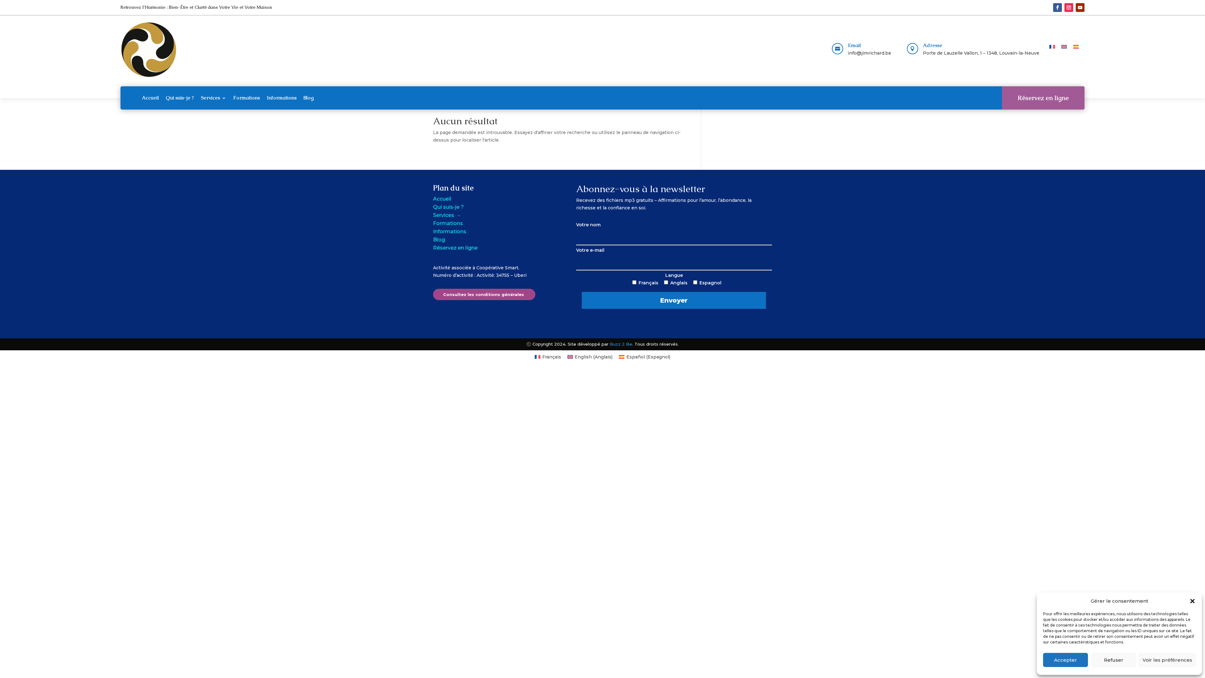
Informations (282, 97)
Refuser (1113, 660)
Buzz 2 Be (621, 344)
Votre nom (588, 225)
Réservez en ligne (1043, 98)
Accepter (1065, 660)
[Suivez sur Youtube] (1080, 7)
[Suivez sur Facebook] (1057, 7)
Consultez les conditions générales (483, 294)
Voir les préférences (1167, 660)
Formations (246, 97)
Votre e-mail (590, 250)
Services (210, 97)
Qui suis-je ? (180, 97)
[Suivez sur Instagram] (1068, 7)
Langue (680, 288)
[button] (1192, 601)
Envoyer (674, 300)
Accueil (150, 97)
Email (854, 45)
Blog (308, 97)
